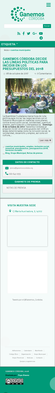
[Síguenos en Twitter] (28, 34)
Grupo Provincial (18, 358)
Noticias (30, 358)
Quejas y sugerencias (27, 361)
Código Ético (13, 354)
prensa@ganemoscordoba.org (21, 168)
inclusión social (41, 146)
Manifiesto (39, 351)
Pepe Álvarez (23, 375)
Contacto (39, 358)
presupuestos (21, 148)
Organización (26, 354)
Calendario (28, 351)
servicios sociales (13, 150)
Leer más (44, 141)
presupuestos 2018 (38, 148)
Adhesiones (16, 351)
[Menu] (48, 5)
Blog (7, 153)
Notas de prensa (34, 153)
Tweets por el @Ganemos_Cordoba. (27, 300)
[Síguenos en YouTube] (41, 34)
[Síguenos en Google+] (35, 34)
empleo (30, 146)
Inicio (6, 50)
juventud (9, 148)
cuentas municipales (15, 146)
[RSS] (18, 34)
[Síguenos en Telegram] (41, 38)
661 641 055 (15, 174)
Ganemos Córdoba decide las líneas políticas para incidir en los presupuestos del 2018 (25, 64)
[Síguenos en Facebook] (24, 34)
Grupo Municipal (18, 153)
